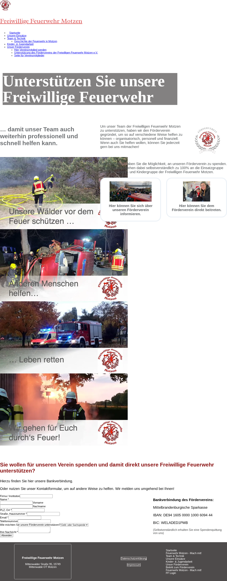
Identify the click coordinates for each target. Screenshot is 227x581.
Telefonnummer (9, 521)
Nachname (39, 506)
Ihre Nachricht (9, 532)
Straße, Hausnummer (13, 513)
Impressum (133, 564)
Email (4, 517)
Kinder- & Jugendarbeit (20, 44)
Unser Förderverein (18, 47)
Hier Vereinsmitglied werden (30, 49)
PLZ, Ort (6, 510)
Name (4, 499)
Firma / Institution (10, 496)
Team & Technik (16, 38)
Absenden (6, 535)
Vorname (38, 502)
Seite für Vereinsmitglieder (29, 55)
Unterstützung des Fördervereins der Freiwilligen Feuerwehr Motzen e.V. (56, 52)
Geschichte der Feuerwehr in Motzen (35, 41)
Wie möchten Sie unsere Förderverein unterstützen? (30, 524)
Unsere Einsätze (16, 35)
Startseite (14, 32)
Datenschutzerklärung (133, 558)
